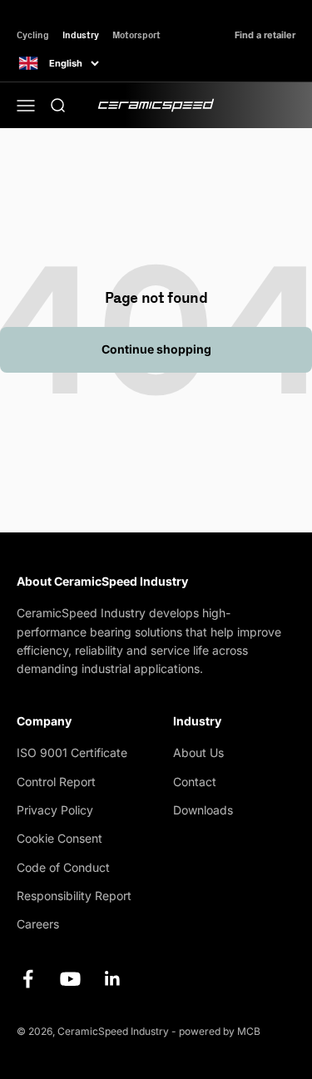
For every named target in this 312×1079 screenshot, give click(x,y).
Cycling (33, 34)
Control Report (56, 782)
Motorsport (136, 34)
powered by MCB (219, 1031)
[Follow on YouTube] (70, 979)
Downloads (203, 810)
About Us (198, 752)
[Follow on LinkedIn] (113, 979)
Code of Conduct (63, 867)
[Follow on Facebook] (28, 979)
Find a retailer (265, 35)
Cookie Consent (59, 838)
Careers (38, 924)
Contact (194, 782)
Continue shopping (156, 349)
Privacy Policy (55, 810)
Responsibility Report (74, 895)
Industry (80, 34)
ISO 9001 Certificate (72, 752)
